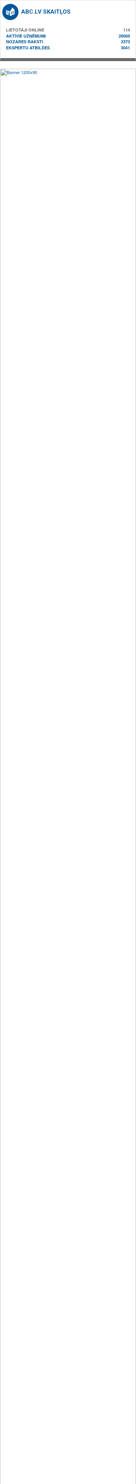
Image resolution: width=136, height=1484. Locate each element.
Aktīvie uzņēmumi (26, 36)
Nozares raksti (24, 41)
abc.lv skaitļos (46, 11)
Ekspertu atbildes (28, 47)
